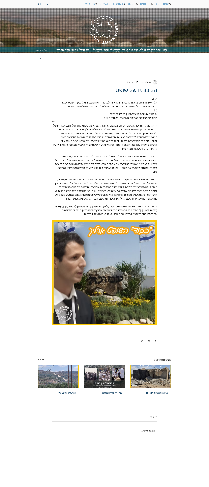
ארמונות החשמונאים (157, 393)
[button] (41, 58)
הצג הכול (41, 359)
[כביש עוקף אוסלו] (58, 376)
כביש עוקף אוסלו (67, 393)
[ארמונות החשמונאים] (150, 376)
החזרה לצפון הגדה (112, 393)
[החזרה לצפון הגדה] (104, 376)
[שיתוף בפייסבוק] (155, 340)
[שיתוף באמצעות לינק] (141, 340)
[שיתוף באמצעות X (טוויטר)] (148, 340)
